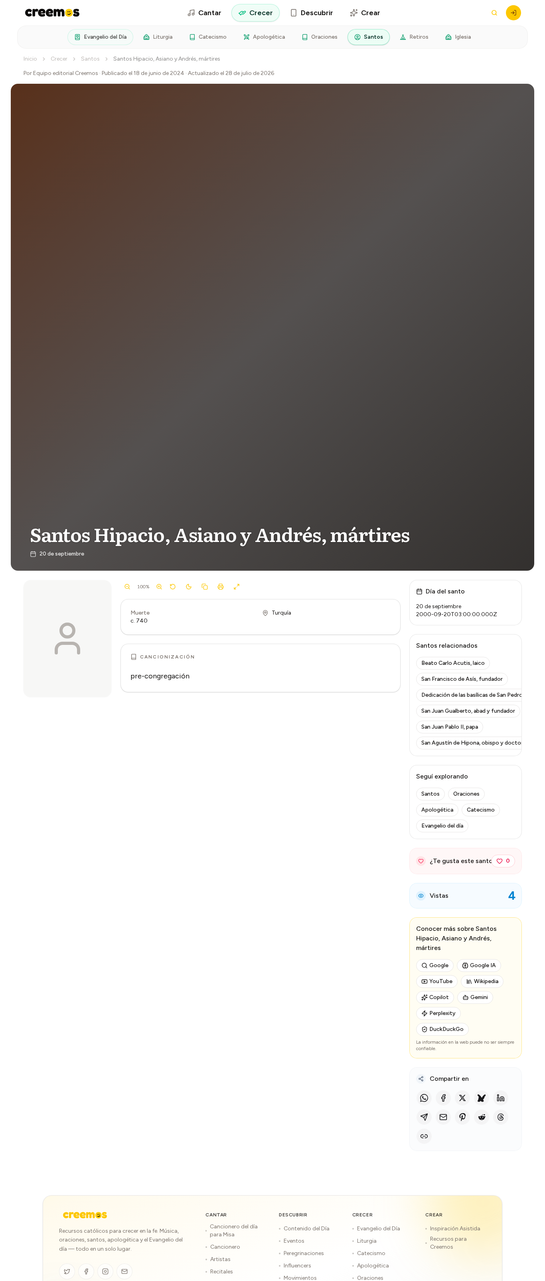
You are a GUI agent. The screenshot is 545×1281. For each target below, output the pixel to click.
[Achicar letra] (127, 586)
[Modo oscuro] (188, 586)
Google (438, 965)
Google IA (483, 965)
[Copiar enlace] (424, 1136)
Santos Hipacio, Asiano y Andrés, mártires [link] (166, 58)
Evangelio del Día (105, 37)
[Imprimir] (220, 586)
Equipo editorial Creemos (65, 73)
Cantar (209, 12)
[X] (462, 1098)
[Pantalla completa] (236, 586)
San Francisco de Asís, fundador (462, 679)
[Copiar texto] (204, 586)
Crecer (261, 12)
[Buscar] (494, 13)
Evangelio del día (442, 825)
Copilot (439, 997)
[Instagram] (105, 1271)
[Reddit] (482, 1117)
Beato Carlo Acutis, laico (453, 663)
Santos (373, 37)
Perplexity (442, 1013)
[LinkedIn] (501, 1098)
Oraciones (324, 37)
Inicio (30, 58)
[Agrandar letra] (159, 586)
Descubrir (317, 12)
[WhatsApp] (424, 1098)
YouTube (440, 981)
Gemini (479, 997)
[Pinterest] (462, 1117)
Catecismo (213, 37)
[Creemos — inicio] (52, 13)
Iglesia (463, 37)
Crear (370, 12)
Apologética (269, 37)
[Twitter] (67, 1271)
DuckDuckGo (446, 1029)
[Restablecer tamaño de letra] (172, 586)
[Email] (443, 1117)
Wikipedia (486, 981)
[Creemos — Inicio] (85, 1215)
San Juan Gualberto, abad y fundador (468, 711)
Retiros (418, 37)
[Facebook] (443, 1098)
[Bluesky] (482, 1098)
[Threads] (501, 1117)
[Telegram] (424, 1117)
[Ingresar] (513, 13)
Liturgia (162, 37)
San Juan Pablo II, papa (449, 726)
